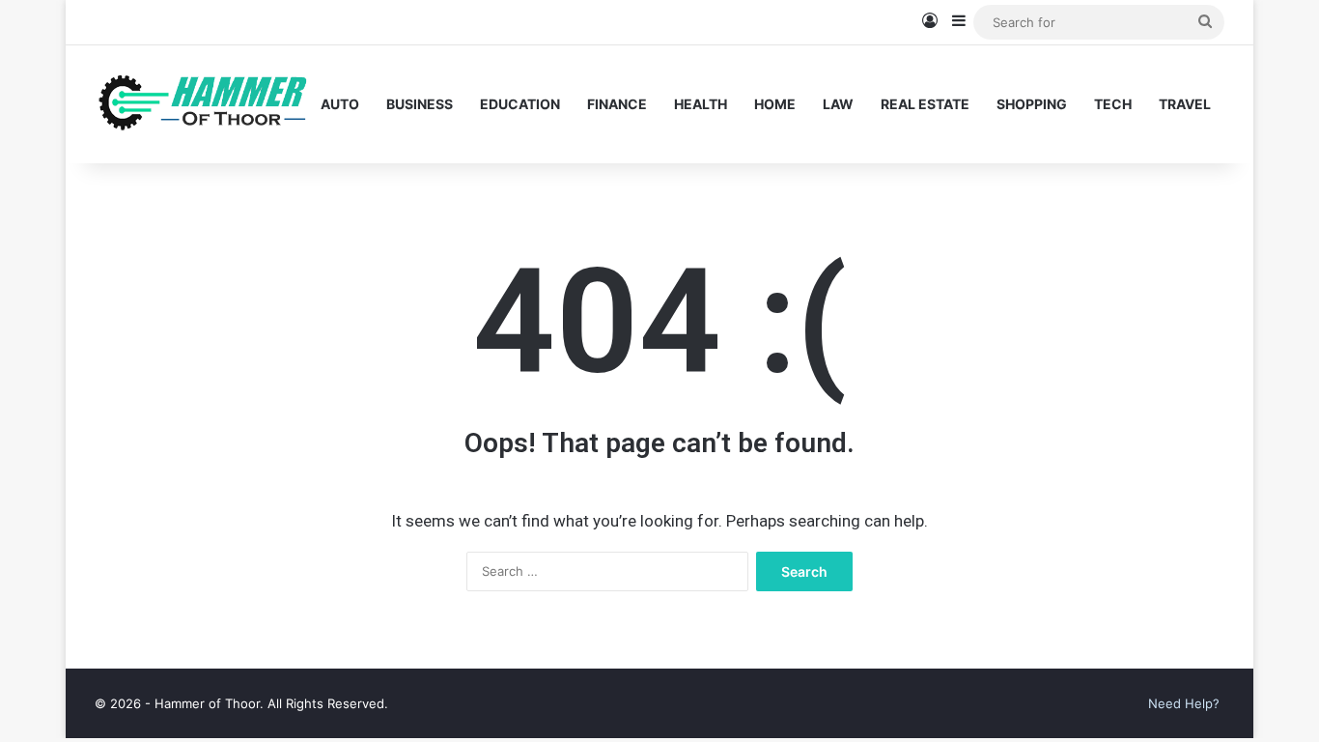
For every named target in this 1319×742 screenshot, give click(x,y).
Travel (1185, 104)
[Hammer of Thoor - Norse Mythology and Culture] (201, 103)
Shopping (1031, 104)
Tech (1113, 104)
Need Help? (1184, 703)
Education (520, 104)
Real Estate (925, 104)
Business (419, 104)
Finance (617, 104)
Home (775, 104)
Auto (340, 104)
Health (700, 104)
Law (838, 104)
